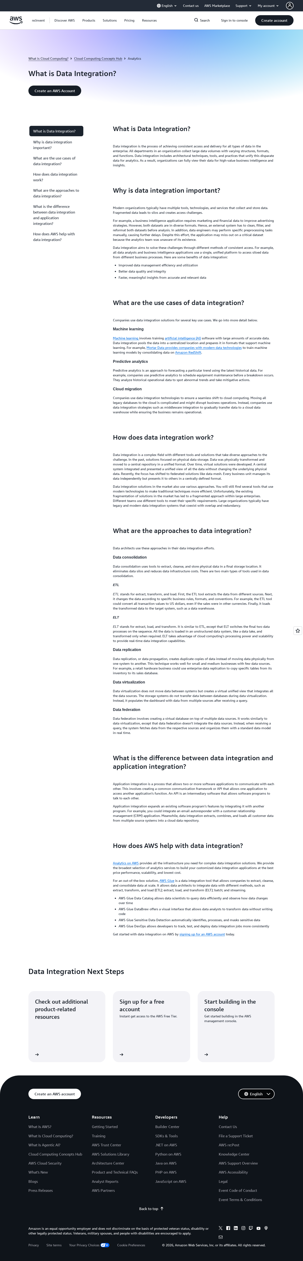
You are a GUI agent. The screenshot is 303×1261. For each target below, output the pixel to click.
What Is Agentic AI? (44, 1145)
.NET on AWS (166, 1145)
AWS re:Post (229, 1145)
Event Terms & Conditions (240, 1199)
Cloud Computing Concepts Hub (98, 58)
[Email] (221, 1237)
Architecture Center (108, 1163)
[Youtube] (258, 1228)
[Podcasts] (266, 1228)
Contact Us (228, 1126)
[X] (221, 1228)
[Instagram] (243, 1228)
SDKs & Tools (166, 1136)
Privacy (33, 1245)
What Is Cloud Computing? (50, 1136)
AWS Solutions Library (110, 1154)
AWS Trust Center (106, 1145)
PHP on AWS (166, 1172)
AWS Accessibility (233, 1172)
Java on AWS (166, 1163)
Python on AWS (168, 1154)
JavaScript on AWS (170, 1181)
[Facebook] (228, 1228)
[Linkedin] (236, 1228)
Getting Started (105, 1126)
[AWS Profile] (290, 5)
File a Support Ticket (236, 1136)
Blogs (33, 1181)
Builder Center (167, 1126)
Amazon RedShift (188, 352)
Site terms (54, 1245)
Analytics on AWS (126, 863)
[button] (65, 20)
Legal (223, 1181)
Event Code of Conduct (238, 1190)
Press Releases (40, 1190)
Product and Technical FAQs (115, 1172)
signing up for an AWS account (202, 934)
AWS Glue (167, 881)
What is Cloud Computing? (48, 58)
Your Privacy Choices (84, 1245)
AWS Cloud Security (45, 1163)
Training (98, 1136)
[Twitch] (251, 1228)
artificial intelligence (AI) (183, 338)
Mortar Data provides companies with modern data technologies (194, 348)
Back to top (148, 1208)
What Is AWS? (39, 1126)
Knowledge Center (234, 1154)
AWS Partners (103, 1190)
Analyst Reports (105, 1181)
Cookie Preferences (131, 1245)
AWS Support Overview (238, 1163)
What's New (38, 1172)
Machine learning (126, 338)
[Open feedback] (298, 630)
